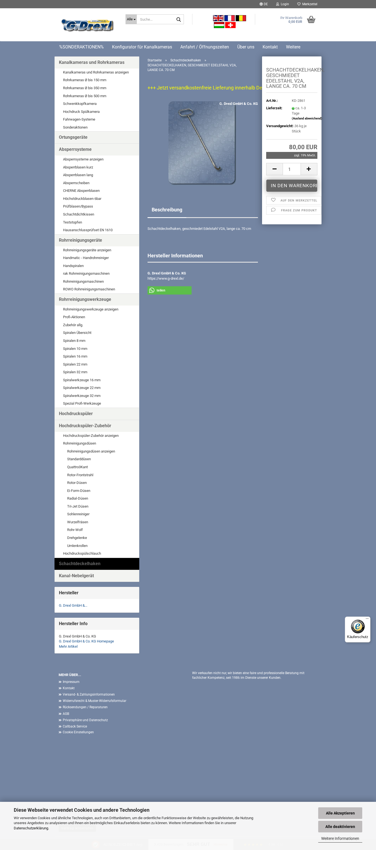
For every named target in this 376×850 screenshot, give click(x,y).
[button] (263, 4)
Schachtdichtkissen (78, 214)
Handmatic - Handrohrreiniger (86, 258)
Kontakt (270, 47)
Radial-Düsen (77, 498)
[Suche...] (178, 19)
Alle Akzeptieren (340, 813)
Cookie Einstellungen (78, 732)
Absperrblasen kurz (78, 167)
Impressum (71, 682)
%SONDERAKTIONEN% (81, 47)
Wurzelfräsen (77, 522)
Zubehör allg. (73, 325)
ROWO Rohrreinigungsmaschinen (89, 289)
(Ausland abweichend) (307, 118)
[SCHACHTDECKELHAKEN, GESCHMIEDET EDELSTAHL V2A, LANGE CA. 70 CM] (203, 143)
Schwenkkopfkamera (80, 104)
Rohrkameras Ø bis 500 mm (84, 96)
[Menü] (367, 620)
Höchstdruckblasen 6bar (82, 199)
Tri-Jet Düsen (77, 506)
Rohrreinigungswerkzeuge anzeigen (90, 309)
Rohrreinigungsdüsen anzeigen (91, 451)
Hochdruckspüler (76, 413)
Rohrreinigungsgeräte (80, 240)
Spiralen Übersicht (77, 333)
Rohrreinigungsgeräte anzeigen (87, 250)
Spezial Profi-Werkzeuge (82, 403)
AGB (66, 714)
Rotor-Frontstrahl (80, 475)
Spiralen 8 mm (74, 341)
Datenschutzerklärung (31, 828)
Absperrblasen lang (78, 175)
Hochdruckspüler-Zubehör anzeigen (91, 436)
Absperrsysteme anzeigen (83, 159)
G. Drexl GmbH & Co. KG (238, 104)
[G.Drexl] (88, 26)
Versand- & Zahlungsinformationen (89, 694)
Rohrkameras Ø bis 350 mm (84, 88)
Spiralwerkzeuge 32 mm (81, 396)
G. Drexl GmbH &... (73, 605)
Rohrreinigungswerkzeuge (85, 299)
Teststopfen (72, 222)
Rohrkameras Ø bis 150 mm (84, 80)
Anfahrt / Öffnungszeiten (204, 47)
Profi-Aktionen (74, 317)
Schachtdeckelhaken (79, 563)
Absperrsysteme (75, 149)
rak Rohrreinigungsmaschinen (86, 273)
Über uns (245, 47)
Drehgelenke (77, 538)
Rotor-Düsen (77, 483)
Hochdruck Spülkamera (81, 112)
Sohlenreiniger (78, 514)
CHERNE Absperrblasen (81, 191)
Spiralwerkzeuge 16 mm (81, 380)
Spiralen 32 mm (75, 372)
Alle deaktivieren (340, 826)
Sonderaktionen (75, 127)
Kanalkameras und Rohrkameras (91, 62)
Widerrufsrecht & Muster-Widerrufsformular (94, 701)
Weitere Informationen (340, 838)
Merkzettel (309, 4)
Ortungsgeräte (73, 137)
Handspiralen (73, 266)
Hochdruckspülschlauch (82, 553)
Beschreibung (167, 209)
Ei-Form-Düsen (78, 491)
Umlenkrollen (77, 546)
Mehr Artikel (68, 646)
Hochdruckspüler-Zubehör (85, 425)
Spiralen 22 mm (75, 364)
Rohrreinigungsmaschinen (83, 281)
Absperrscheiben (76, 183)
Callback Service (75, 726)
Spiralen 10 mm (75, 349)
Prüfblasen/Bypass (78, 206)
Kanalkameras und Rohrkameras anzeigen (96, 72)
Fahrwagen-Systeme (79, 119)
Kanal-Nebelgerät (76, 575)
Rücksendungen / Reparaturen (85, 707)
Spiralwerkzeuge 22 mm (81, 388)
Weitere (293, 47)
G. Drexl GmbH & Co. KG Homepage (86, 641)
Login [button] (284, 4)
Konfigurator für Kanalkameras (142, 47)
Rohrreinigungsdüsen (79, 443)
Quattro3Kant (77, 467)
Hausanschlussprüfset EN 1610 (88, 230)
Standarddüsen (79, 459)
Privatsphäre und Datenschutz (85, 720)
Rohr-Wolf (75, 530)
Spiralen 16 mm (75, 356)
